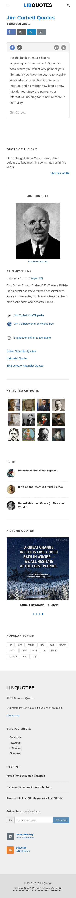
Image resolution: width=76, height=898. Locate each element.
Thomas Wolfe (59, 173)
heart (54, 650)
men (25, 656)
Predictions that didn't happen (37, 470)
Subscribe (61, 820)
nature (31, 644)
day (35, 656)
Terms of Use (21, 887)
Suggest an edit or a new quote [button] (32, 337)
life (10, 644)
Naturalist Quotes (17, 358)
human (12, 650)
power (62, 644)
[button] (68, 4)
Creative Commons (38, 261)
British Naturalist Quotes (21, 351)
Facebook (15, 737)
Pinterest (15, 753)
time (42, 644)
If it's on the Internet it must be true (40, 486)
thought (13, 656)
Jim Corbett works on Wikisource (34, 323)
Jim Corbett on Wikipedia (29, 315)
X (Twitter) (16, 747)
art (44, 650)
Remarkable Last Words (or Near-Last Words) (35, 798)
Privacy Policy (40, 887)
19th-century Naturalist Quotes (25, 365)
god (52, 644)
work (34, 650)
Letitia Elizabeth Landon (38, 605)
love (20, 644)
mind (24, 650)
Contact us (13, 715)
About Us (56, 887)
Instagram (15, 742)
